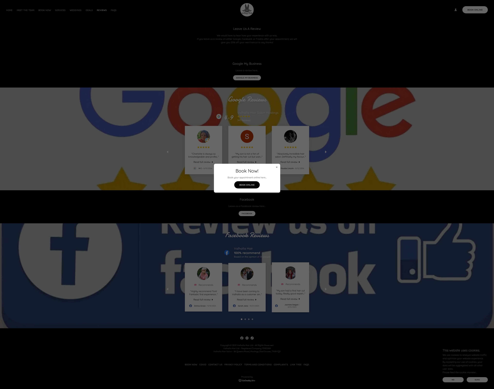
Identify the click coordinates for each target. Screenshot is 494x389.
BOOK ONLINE (247, 185)
